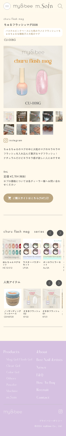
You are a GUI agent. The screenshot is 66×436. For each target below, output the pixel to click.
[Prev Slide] (50, 233)
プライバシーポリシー (50, 420)
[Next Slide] (60, 233)
